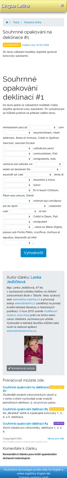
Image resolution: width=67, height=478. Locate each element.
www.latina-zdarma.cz (26, 299)
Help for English (51, 469)
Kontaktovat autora (23, 368)
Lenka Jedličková (24, 279)
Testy (16, 22)
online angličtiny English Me (33, 473)
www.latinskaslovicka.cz (21, 330)
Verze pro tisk (55, 438)
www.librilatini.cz (25, 303)
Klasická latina (33, 22)
